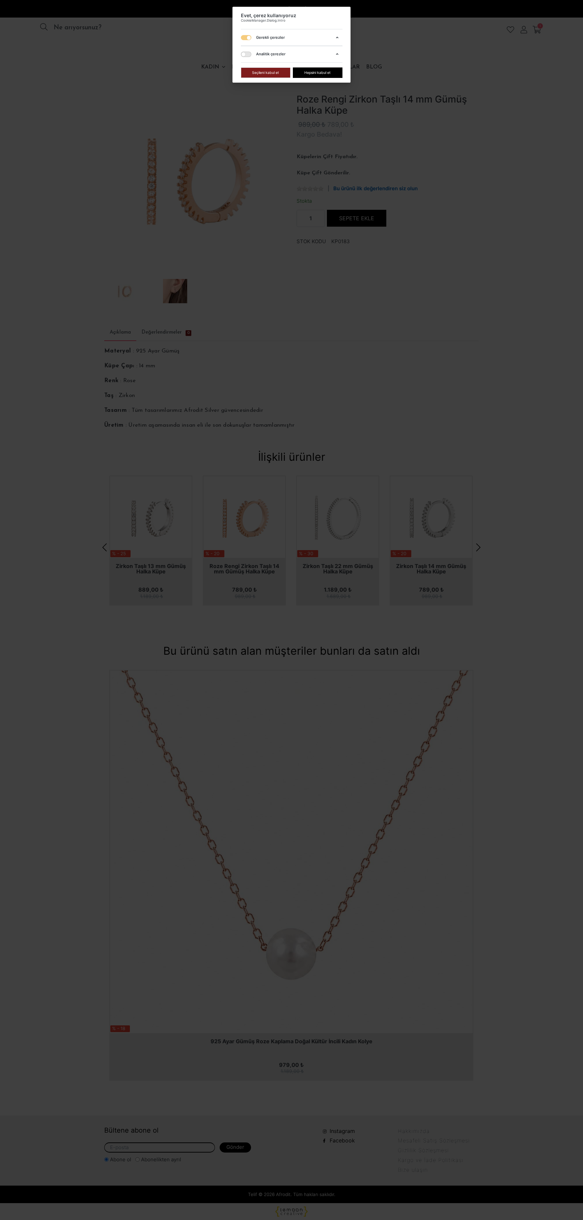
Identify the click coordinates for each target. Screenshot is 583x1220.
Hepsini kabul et (317, 72)
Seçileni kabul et (265, 72)
